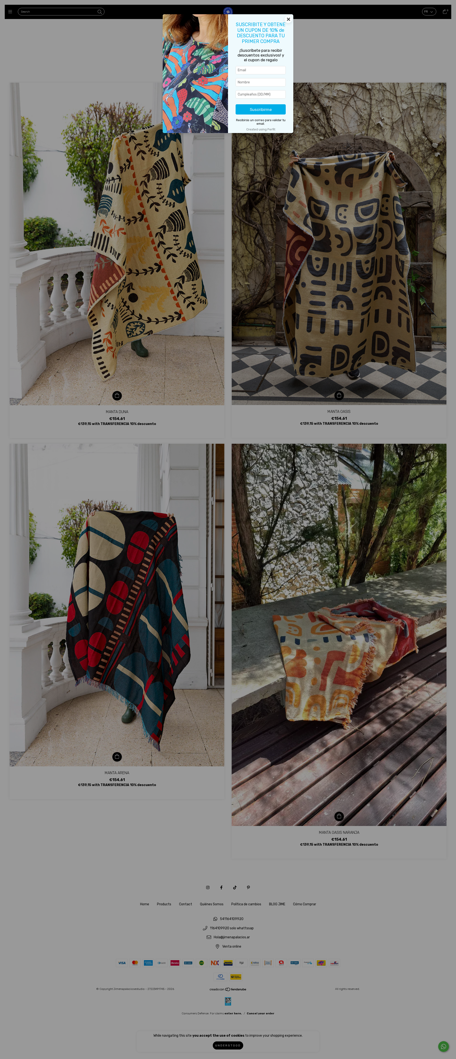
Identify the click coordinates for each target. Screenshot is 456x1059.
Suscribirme (261, 109)
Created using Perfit (260, 129)
